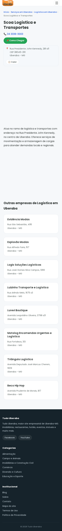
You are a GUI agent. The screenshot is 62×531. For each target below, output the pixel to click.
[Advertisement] (31, 169)
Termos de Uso (10, 510)
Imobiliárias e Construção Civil (17, 463)
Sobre (5, 497)
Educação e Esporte (12, 476)
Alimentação (8, 454)
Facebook (10, 437)
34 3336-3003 (15, 34)
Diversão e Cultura (12, 472)
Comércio (7, 467)
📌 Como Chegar (15, 40)
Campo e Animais (11, 458)
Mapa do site (9, 506)
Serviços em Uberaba (21, 12)
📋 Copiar (12, 62)
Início (6, 12)
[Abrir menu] (57, 3)
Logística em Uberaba (45, 12)
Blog (4, 492)
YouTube (25, 437)
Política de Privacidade (14, 515)
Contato (6, 501)
